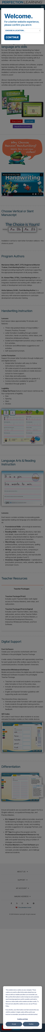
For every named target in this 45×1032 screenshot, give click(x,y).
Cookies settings (22, 1019)
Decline (31, 1024)
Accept (14, 1024)
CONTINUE (12, 37)
